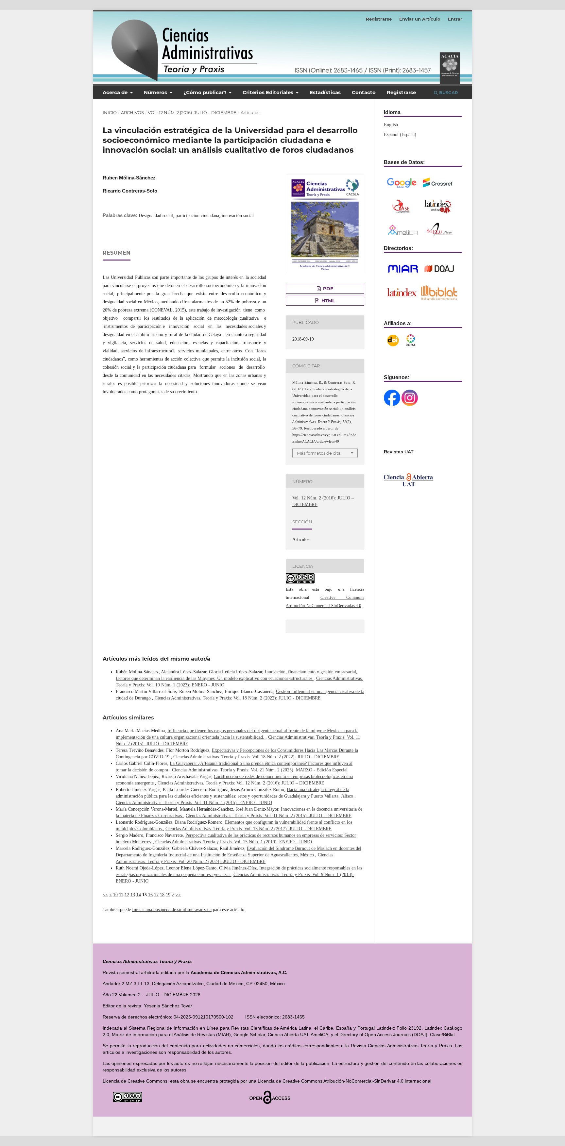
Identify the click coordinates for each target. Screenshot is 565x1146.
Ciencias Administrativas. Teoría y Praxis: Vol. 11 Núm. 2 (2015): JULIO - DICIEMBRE (268, 815)
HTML (327, 301)
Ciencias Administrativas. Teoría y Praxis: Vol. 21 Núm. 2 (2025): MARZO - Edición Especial (260, 769)
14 (138, 894)
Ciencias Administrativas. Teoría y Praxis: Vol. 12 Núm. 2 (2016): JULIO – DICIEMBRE (241, 783)
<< (105, 894)
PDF (327, 289)
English (391, 124)
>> (178, 894)
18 (162, 894)
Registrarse (401, 92)
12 (127, 894)
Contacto (364, 92)
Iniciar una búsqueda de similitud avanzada (172, 909)
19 (168, 894)
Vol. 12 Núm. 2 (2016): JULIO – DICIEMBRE (192, 112)
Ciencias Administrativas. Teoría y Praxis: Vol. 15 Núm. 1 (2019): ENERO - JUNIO (233, 841)
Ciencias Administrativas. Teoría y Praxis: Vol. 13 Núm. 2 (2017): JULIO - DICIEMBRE (248, 828)
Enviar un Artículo (419, 19)
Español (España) (400, 134)
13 (132, 894)
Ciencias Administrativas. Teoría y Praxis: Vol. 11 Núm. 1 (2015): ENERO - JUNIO (194, 802)
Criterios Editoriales (269, 92)
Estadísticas (325, 92)
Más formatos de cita (319, 453)
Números (156, 92)
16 (150, 894)
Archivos (132, 112)
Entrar (455, 19)
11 (121, 894)
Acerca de (116, 92)
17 (156, 894)
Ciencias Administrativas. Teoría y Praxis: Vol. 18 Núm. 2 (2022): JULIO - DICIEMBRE (238, 698)
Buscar (448, 92)
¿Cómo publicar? (205, 92)
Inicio (110, 112)
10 (115, 894)
